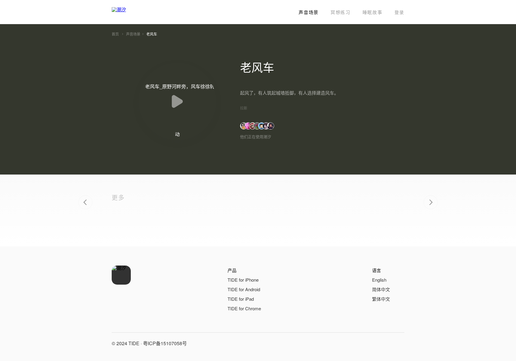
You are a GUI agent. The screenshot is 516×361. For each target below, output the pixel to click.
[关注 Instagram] (398, 343)
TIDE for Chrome (244, 308)
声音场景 (309, 12)
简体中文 (381, 289)
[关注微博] (384, 343)
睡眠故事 (373, 12)
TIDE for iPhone (243, 280)
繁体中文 (381, 299)
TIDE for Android (244, 289)
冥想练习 (341, 12)
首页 (115, 33)
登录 (399, 12)
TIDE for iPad (241, 299)
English (379, 280)
